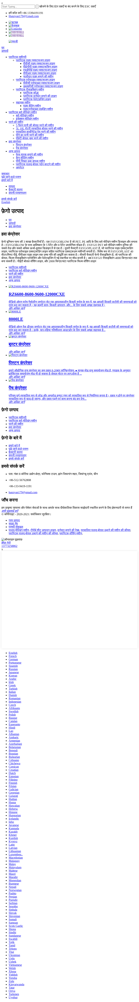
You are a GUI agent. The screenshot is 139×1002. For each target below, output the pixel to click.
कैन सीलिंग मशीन (25, 157)
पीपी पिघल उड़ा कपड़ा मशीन (30, 161)
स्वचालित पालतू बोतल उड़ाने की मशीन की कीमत (105, 530)
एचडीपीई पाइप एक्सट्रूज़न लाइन (40, 70)
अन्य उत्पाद (14, 151)
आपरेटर (20, 167)
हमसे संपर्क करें (9, 198)
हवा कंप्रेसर (15, 141)
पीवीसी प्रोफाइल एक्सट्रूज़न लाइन (41, 83)
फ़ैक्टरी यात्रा (16, 189)
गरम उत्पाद (14, 520)
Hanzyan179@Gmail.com (24, 16)
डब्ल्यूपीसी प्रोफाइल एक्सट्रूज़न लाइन (43, 86)
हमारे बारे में (7, 180)
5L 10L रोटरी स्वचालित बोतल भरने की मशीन (39, 128)
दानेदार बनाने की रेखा (68, 530)
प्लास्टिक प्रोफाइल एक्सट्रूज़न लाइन (35, 79)
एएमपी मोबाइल (16, 526)
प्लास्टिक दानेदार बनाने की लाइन (40, 96)
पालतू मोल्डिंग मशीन (19, 530)
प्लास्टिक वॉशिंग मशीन (70, 533)
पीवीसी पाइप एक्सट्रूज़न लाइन (39, 63)
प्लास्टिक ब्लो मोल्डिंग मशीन (23, 112)
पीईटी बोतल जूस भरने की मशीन (32, 138)
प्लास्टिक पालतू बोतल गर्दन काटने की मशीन (38, 164)
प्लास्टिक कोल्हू (31, 92)
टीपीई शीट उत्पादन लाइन (43, 530)
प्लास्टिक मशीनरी (17, 57)
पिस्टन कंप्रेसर (24, 144)
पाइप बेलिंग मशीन (32, 105)
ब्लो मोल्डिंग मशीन (25, 115)
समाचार (5, 173)
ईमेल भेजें (5, 542)
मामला (12, 186)
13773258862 (9, 545)
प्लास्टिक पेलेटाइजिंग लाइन (37, 99)
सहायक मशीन (23, 102)
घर (2, 47)
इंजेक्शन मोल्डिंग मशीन (27, 118)
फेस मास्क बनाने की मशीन (29, 154)
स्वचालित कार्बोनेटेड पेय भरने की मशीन (36, 131)
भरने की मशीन (16, 122)
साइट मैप (13, 523)
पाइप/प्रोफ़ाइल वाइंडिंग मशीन (38, 109)
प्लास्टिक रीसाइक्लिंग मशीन (30, 89)
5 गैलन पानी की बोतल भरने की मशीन (35, 125)
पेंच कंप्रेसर (22, 148)
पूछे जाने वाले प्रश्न (11, 176)
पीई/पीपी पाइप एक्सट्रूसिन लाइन (40, 66)
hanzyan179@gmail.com (23, 492)
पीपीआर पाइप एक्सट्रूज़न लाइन (39, 73)
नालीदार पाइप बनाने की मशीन (38, 76)
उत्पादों (4, 50)
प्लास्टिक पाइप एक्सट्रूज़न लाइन (33, 60)
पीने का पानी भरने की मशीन (30, 135)
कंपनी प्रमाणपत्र (17, 192)
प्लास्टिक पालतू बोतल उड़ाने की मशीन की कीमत (33, 533)
